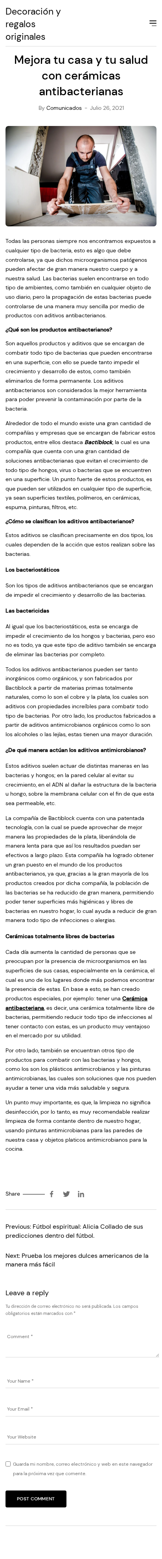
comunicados (64, 107)
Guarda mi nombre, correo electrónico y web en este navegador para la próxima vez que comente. (83, 1469)
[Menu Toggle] (152, 24)
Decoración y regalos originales (33, 24)
